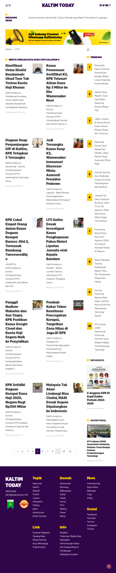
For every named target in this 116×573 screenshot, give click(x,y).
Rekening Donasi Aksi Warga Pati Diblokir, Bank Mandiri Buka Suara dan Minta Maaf (102, 152)
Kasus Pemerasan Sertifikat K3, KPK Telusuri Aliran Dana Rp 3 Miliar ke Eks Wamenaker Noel (57, 83)
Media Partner (40, 539)
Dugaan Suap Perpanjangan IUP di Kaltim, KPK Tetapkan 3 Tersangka (16, 149)
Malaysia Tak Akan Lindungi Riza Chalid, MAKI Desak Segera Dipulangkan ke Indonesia (57, 397)
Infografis (97, 360)
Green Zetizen (40, 516)
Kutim (63, 501)
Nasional (37, 483)
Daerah (36, 490)
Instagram (92, 525)
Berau (63, 516)
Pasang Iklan (39, 536)
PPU (62, 505)
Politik (36, 494)
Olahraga (91, 490)
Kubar (63, 497)
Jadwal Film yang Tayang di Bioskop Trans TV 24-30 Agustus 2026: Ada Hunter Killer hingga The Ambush (102, 208)
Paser (63, 512)
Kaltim (36, 486)
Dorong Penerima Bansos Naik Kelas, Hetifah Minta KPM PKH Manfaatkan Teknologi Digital (102, 303)
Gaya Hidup (92, 486)
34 (70, 451)
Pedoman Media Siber (70, 536)
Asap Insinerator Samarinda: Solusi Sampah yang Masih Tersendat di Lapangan (67, 16)
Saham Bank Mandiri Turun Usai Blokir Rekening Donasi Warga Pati (101, 101)
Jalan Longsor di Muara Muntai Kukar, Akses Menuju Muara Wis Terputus (102, 126)
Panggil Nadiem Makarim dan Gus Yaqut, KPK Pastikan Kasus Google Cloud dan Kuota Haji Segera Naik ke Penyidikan (17, 322)
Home (8, 49)
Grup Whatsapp (40, 543)
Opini (35, 508)
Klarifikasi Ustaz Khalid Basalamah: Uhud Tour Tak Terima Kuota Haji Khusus (17, 76)
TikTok (90, 528)
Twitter (90, 521)
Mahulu (63, 508)
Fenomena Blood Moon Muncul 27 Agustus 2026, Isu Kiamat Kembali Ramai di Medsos (102, 240)
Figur (89, 494)
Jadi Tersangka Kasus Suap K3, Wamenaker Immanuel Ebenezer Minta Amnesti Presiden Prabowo (56, 162)
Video (90, 497)
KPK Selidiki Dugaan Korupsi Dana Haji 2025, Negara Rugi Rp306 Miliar (16, 395)
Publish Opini (39, 546)
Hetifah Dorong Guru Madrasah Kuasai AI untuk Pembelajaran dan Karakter (102, 179)
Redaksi (64, 532)
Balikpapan (65, 490)
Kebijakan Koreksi (69, 554)
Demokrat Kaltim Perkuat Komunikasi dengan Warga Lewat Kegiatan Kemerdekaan (102, 74)
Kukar (63, 494)
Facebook (92, 514)
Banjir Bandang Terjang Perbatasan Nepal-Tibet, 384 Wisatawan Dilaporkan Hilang (102, 270)
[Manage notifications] (108, 566)
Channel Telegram (41, 532)
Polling (36, 505)
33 (64, 451)
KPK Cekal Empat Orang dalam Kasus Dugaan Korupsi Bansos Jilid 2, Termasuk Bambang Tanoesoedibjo (17, 239)
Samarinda (65, 483)
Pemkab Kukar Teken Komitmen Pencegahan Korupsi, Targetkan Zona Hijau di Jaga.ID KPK (57, 317)
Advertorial (98, 420)
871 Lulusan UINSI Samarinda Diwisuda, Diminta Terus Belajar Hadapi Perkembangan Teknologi (102, 337)
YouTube (91, 517)
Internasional (93, 483)
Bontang (64, 486)
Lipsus (36, 497)
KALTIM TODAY (58, 5)
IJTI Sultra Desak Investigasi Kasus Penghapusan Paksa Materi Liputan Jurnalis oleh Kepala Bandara (57, 239)
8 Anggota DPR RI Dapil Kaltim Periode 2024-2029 (98, 398)
